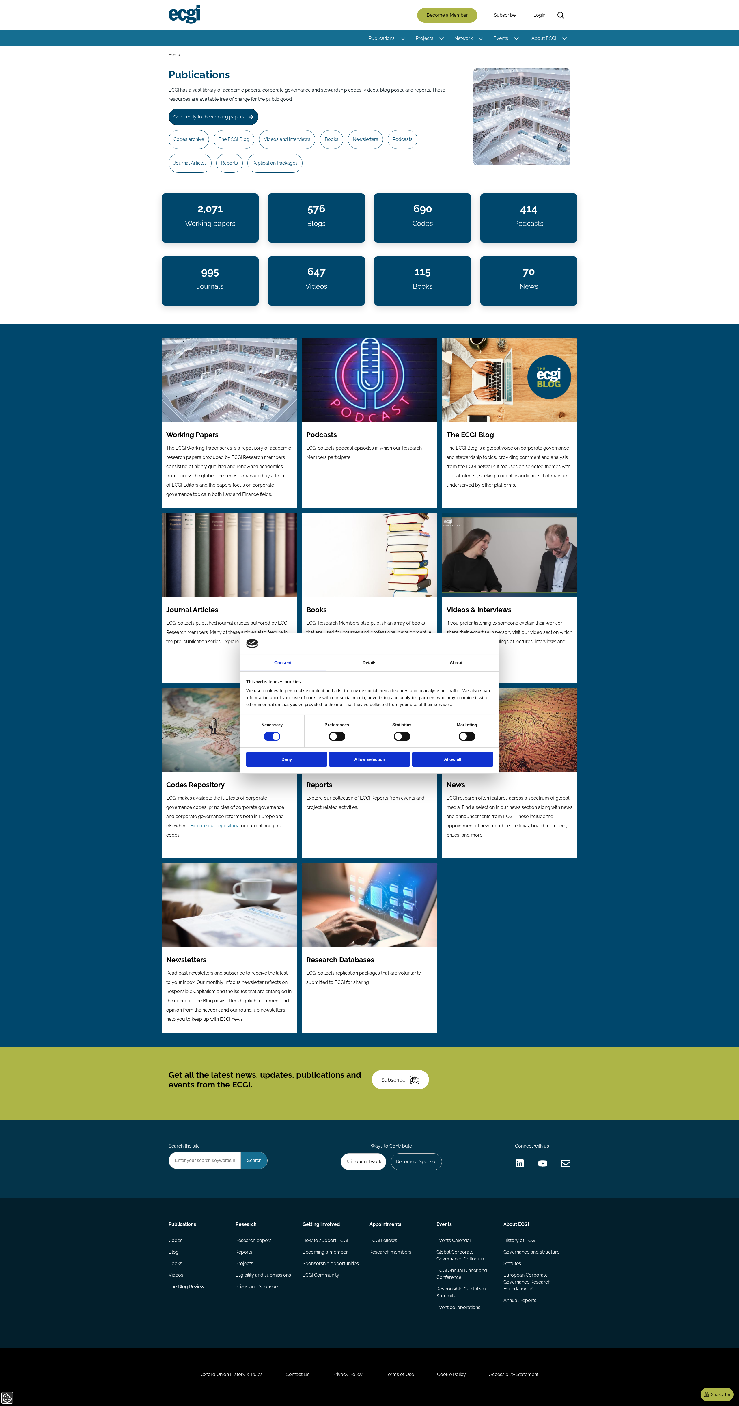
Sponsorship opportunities (331, 1263)
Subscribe (505, 15)
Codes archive (188, 139)
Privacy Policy (348, 1374)
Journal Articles (190, 163)
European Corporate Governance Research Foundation (526, 1282)
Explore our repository (214, 825)
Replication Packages (275, 163)
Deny (286, 759)
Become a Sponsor (416, 1161)
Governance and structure (531, 1252)
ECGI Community (321, 1275)
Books (331, 139)
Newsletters (365, 139)
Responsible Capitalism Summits (461, 1292)
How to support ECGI (325, 1240)
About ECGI (543, 38)
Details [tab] (370, 662)
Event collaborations (458, 1307)
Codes (175, 1240)
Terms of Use (400, 1374)
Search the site (184, 1146)
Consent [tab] (283, 662)
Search (561, 15)
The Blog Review (186, 1286)
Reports (229, 163)
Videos (176, 1275)
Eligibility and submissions (263, 1275)
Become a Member (447, 15)
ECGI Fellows (383, 1240)
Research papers (254, 1240)
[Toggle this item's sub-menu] (402, 38)
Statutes (512, 1263)
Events (501, 38)
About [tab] (456, 662)
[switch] (337, 736)
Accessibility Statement (513, 1374)
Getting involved (321, 1224)
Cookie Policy (451, 1374)
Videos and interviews (287, 139)
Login (539, 15)
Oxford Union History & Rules (232, 1374)
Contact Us (297, 1374)
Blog (174, 1252)
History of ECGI (519, 1240)
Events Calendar (453, 1240)
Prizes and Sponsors (257, 1286)
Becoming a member (325, 1252)
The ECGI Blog (234, 139)
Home (174, 54)
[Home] (184, 14)
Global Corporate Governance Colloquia (460, 1255)
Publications (382, 38)
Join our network (363, 1161)
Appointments (385, 1224)
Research (246, 1224)
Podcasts (403, 139)
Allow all (452, 759)
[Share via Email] (565, 1163)
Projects (424, 38)
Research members (390, 1252)
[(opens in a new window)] (519, 1163)
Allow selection (369, 759)
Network (463, 38)
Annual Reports (519, 1300)
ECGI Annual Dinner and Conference (461, 1274)
